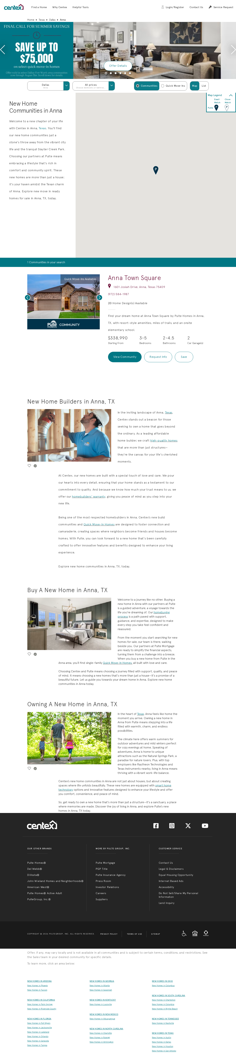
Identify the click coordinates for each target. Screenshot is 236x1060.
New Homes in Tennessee (165, 1019)
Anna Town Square (134, 277)
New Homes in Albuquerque (102, 1019)
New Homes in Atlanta (100, 985)
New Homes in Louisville (101, 1004)
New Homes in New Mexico (104, 1014)
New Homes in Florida (39, 1019)
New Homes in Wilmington (101, 1042)
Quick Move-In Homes (99, 524)
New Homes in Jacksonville (39, 1027)
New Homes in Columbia (163, 1004)
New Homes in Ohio (162, 981)
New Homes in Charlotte (101, 1033)
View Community (124, 357)
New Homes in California (41, 1000)
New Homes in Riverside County (41, 1009)
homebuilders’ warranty (88, 496)
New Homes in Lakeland (38, 1032)
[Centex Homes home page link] (14, 7)
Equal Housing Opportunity (176, 874)
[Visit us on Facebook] (156, 827)
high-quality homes (164, 440)
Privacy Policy (109, 934)
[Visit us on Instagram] (171, 827)
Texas (42, 19)
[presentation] (2, 50)
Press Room (103, 881)
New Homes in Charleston (163, 1000)
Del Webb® (34, 868)
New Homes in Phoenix (37, 985)
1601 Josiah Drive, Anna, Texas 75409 (139, 287)
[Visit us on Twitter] (188, 827)
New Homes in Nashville (163, 1023)
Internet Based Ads (171, 881)
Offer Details (118, 65)
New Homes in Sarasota (38, 1041)
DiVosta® (33, 874)
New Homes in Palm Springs (40, 1004)
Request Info (158, 357)
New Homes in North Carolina (106, 1029)
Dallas (52, 19)
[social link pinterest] (67, 325)
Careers (101, 893)
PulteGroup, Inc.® (39, 899)
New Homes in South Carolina (168, 995)
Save (184, 357)
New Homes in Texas (163, 1033)
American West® (38, 887)
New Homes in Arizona (39, 981)
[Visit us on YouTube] (205, 827)
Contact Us (196, 7)
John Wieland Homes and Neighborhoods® (55, 881)
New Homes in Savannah (101, 990)
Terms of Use (134, 934)
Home (30, 19)
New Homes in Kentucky (103, 1000)
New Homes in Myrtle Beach (165, 1009)
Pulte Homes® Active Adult (44, 893)
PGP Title (102, 868)
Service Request (223, 7)
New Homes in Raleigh (100, 1037)
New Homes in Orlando (37, 1036)
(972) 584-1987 (118, 294)
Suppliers (102, 899)
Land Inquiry (166, 902)
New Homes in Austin (161, 1037)
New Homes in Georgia (102, 981)
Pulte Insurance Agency (110, 874)
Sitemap (155, 934)
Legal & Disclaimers (171, 868)
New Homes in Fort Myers (38, 1023)
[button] (39, 7)
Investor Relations (107, 887)
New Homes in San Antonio (164, 1051)
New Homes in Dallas (161, 1042)
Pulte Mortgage (105, 862)
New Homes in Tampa (37, 1045)
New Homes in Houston (162, 1046)
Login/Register (175, 7)
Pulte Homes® (36, 862)
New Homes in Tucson (37, 990)
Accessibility (166, 887)
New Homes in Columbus (163, 985)
